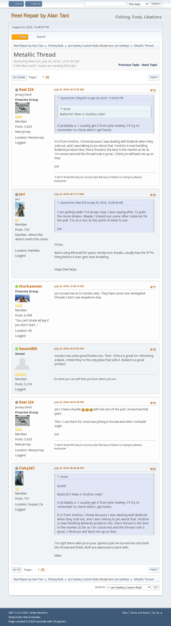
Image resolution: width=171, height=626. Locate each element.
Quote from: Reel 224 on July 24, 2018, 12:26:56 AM (92, 203)
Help (125, 612)
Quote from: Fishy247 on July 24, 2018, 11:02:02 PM (92, 98)
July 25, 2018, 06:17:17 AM (69, 194)
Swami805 (28, 348)
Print (154, 77)
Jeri (22, 194)
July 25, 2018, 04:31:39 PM (69, 402)
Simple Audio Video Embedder (24, 617)
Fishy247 (27, 468)
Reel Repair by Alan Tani (40, 15)
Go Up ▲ (157, 612)
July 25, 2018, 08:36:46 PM (69, 468)
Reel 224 (26, 89)
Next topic (149, 65)
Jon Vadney (121, 46)
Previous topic (129, 65)
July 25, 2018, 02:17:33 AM (69, 89)
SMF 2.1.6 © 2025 (18, 612)
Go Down (19, 77)
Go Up (16, 569)
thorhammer (30, 286)
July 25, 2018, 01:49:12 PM (69, 286)
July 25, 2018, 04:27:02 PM (69, 348)
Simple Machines (38, 612)
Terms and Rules (139, 612)
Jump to (100, 587)
